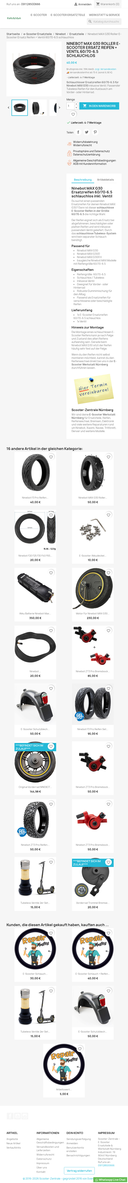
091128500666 (30, 4)
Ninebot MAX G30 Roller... (92, 497)
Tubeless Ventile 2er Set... (35, 902)
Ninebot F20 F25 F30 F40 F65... (35, 555)
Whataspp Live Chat (112, 1180)
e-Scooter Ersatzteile (68, 15)
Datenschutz (44, 1158)
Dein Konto (74, 1133)
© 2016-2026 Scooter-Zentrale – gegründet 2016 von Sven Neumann (64, 1178)
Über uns (41, 1167)
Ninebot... (35, 671)
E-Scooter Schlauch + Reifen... (93, 973)
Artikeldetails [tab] (105, 179)
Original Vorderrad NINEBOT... (35, 787)
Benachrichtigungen (78, 1155)
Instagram (25, 1116)
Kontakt (41, 1171)
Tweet (86, 132)
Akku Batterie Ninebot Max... (35, 613)
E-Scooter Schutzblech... (35, 729)
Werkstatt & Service (104, 15)
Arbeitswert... (64, 1089)
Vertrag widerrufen (79, 1171)
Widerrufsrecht (45, 1154)
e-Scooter (39, 15)
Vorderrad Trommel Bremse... (93, 902)
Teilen (78, 132)
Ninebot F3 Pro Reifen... (35, 497)
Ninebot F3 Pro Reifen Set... (92, 729)
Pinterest (95, 132)
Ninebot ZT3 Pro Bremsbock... (93, 671)
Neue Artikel (13, 1143)
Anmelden (72, 1143)
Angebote (12, 1139)
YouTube (17, 1116)
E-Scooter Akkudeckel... (92, 555)
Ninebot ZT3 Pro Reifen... (35, 844)
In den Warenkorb (99, 106)
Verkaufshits (13, 1147)
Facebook (10, 1116)
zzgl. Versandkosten (105, 69)
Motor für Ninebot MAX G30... (93, 613)
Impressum (42, 1163)
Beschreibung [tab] (83, 179)
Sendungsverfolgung (78, 1139)
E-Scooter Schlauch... (35, 973)
